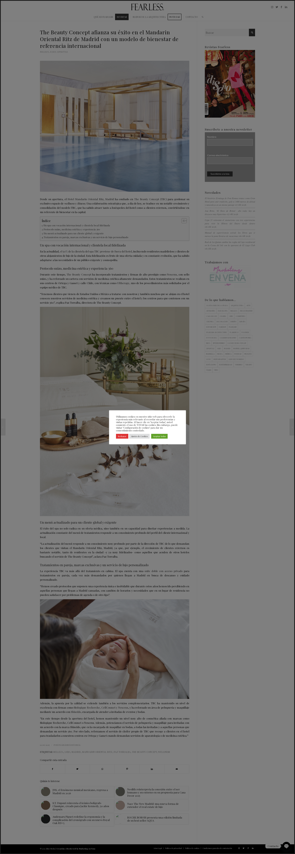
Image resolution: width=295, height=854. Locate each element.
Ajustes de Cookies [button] (139, 436)
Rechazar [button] (122, 436)
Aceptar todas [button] (159, 436)
